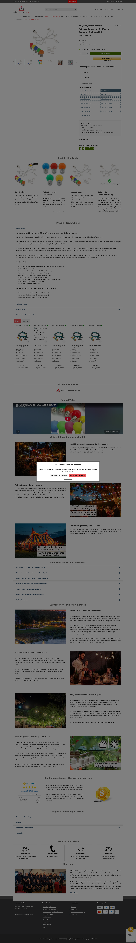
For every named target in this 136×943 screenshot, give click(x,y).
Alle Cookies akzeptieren (77, 475)
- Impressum (68, 479)
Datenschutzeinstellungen (59, 475)
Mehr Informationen (68, 471)
